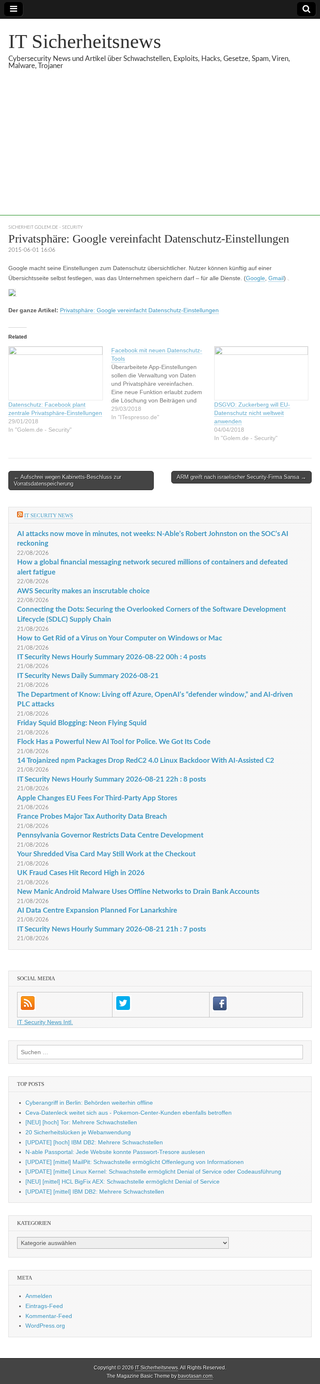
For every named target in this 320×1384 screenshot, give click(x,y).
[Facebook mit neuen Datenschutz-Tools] (162, 383)
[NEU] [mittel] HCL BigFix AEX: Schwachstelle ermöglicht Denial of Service (122, 1181)
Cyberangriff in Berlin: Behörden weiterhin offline (89, 1102)
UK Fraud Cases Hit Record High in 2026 (81, 872)
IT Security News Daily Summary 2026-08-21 (88, 675)
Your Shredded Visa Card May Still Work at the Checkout (106, 854)
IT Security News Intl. (45, 1022)
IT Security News (48, 515)
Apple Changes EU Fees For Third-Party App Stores (97, 798)
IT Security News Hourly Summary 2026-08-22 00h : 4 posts (111, 656)
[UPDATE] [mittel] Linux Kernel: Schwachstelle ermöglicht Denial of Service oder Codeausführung (153, 1171)
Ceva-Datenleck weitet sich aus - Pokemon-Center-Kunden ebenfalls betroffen (128, 1112)
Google (255, 278)
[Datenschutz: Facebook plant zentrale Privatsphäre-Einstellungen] (55, 373)
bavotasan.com (195, 1376)
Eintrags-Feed (44, 1306)
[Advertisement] (160, 157)
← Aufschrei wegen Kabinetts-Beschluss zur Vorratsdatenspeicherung (67, 480)
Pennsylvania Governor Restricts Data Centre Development (110, 835)
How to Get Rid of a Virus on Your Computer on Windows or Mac (119, 638)
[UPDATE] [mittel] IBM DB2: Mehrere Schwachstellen (94, 1191)
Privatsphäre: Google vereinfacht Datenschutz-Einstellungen (139, 310)
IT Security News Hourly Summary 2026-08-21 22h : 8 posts (111, 779)
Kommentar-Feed (48, 1316)
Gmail (276, 278)
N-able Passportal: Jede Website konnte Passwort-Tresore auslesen (115, 1152)
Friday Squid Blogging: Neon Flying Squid (82, 722)
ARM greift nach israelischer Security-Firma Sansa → (241, 477)
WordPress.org (45, 1325)
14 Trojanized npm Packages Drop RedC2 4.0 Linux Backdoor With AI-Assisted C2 (145, 760)
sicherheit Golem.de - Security (45, 227)
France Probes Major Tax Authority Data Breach (92, 816)
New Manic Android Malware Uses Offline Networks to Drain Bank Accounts (138, 891)
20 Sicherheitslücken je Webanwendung (78, 1132)
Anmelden (38, 1296)
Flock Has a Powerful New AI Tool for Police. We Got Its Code (113, 741)
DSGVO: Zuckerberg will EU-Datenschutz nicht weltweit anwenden (252, 413)
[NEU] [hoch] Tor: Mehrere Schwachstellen (81, 1122)
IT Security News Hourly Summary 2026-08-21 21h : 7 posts (111, 929)
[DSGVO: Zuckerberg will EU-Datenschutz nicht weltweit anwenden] (261, 373)
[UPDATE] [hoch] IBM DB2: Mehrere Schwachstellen (94, 1142)
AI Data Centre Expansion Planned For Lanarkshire (97, 910)
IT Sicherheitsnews (84, 41)
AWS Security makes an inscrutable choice (83, 591)
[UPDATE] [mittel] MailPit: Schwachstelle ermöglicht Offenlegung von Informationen (134, 1162)
